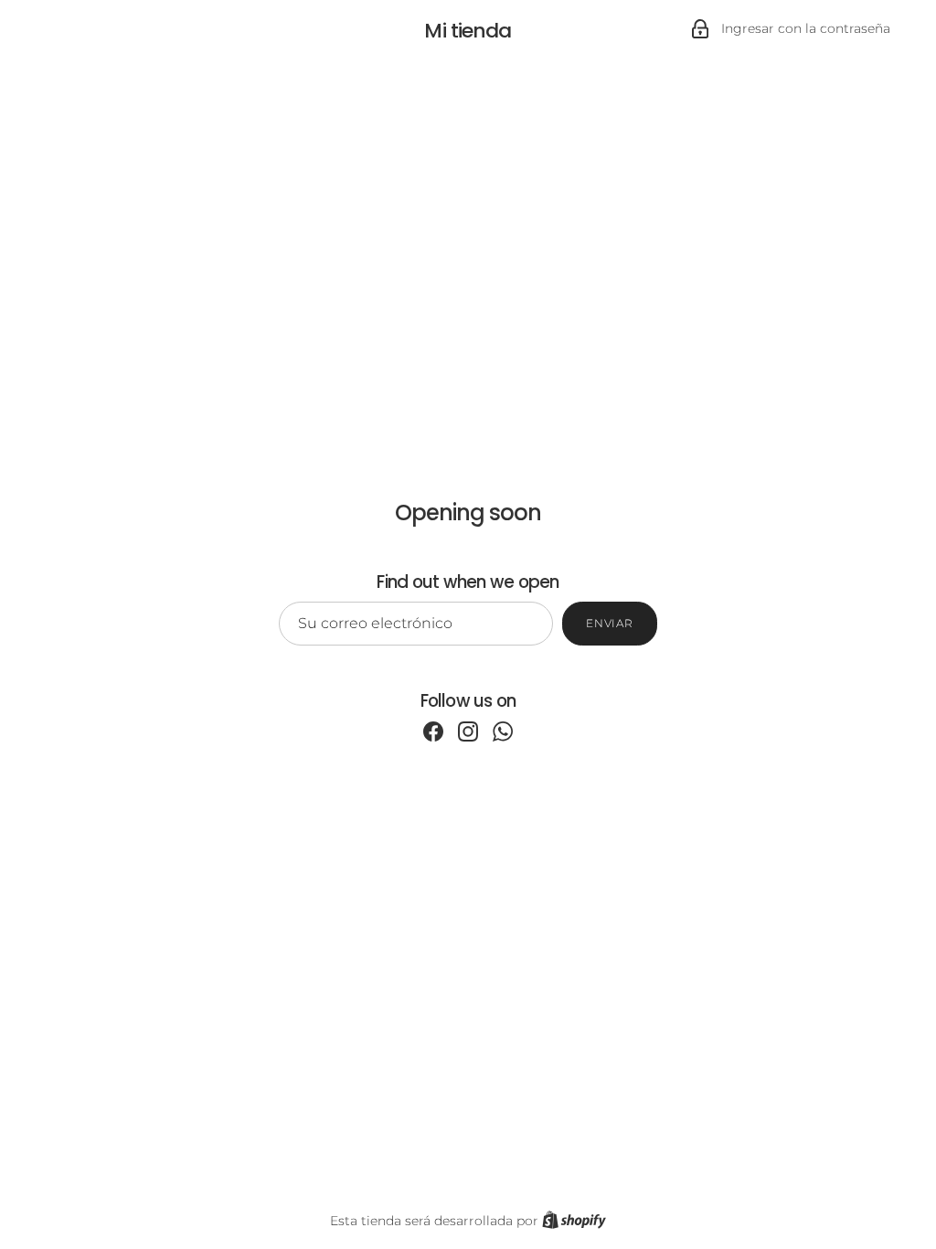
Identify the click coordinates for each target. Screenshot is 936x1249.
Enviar (610, 623)
